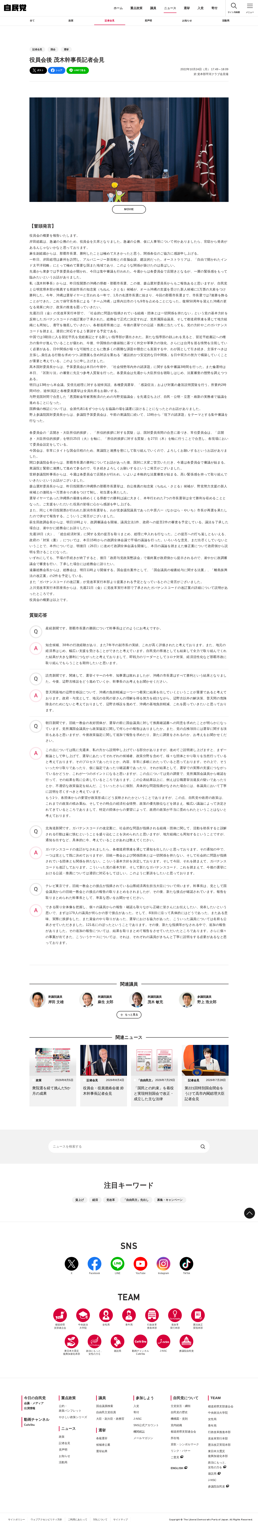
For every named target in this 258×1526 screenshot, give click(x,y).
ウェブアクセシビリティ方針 (46, 1519)
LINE (117, 1266)
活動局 (225, 20)
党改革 (110, 1199)
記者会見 (109, 20)
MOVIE (129, 209)
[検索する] (203, 1146)
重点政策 (136, 8)
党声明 (148, 20)
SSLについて (100, 1519)
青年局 (129, 1324)
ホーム (118, 8)
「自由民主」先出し (136, 1199)
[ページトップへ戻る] (249, 1213)
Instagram (163, 1266)
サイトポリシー (16, 1519)
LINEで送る (80, 70)
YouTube (140, 1266)
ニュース (170, 8)
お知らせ (187, 20)
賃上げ (79, 1199)
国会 (53, 49)
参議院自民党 (186, 1343)
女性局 (106, 1324)
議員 (153, 8)
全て (32, 20)
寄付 (214, 8)
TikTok (186, 1266)
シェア (59, 70)
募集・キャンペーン (170, 1199)
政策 (71, 20)
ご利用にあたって (77, 1519)
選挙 (187, 8)
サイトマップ (120, 1519)
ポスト (40, 70)
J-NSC (163, 1350)
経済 (95, 1199)
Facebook (94, 1266)
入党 (201, 8)
